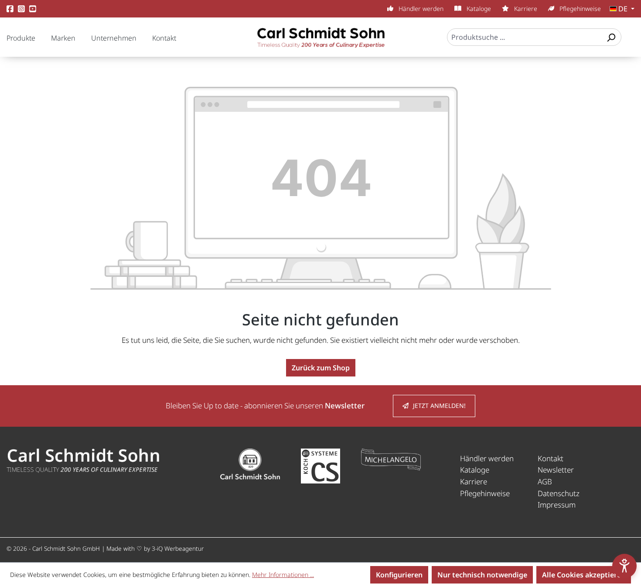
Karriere (524, 8)
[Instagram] (21, 9)
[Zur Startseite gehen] (320, 41)
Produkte (21, 38)
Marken (63, 38)
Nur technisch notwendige (482, 575)
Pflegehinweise (579, 8)
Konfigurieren (399, 575)
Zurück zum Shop (321, 368)
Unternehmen (113, 38)
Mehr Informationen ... (283, 574)
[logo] (83, 460)
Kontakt (164, 38)
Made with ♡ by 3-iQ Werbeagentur (155, 548)
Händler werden (420, 8)
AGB (545, 482)
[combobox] (524, 37)
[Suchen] (611, 37)
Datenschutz (559, 493)
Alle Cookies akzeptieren (583, 575)
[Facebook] (10, 9)
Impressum (557, 505)
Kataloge (478, 8)
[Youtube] (32, 9)
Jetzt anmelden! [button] (439, 405)
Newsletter (556, 470)
